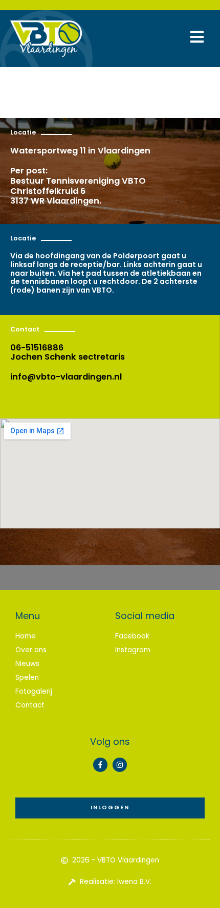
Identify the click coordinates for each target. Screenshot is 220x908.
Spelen (27, 677)
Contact (30, 705)
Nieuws (27, 664)
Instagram (132, 650)
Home (25, 636)
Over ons (31, 650)
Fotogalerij (33, 691)
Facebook (132, 636)
